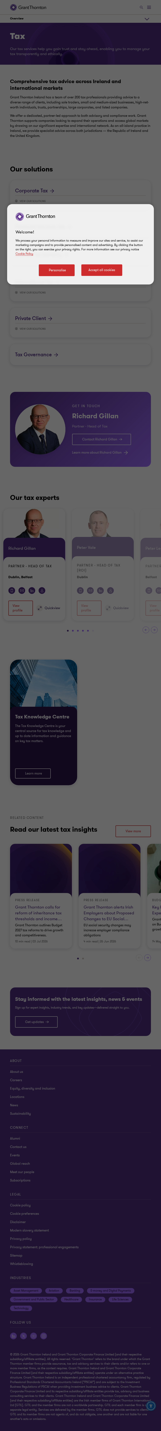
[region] (80, 244)
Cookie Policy (24, 254)
